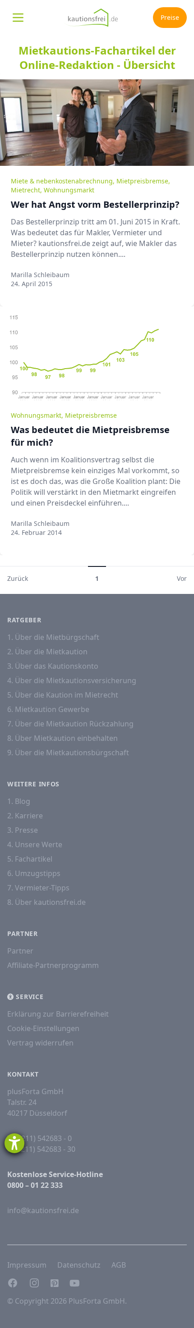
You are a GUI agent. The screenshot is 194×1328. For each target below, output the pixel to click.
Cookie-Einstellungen (43, 1028)
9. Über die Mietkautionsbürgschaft (68, 753)
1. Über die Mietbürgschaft (53, 637)
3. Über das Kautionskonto (52, 666)
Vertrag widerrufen (40, 1043)
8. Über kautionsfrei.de (46, 902)
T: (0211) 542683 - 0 (39, 1138)
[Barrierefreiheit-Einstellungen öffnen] (14, 1143)
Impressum (26, 1265)
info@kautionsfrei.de (43, 1210)
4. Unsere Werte (34, 844)
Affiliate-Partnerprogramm (53, 965)
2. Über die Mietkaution (47, 652)
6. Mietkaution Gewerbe (48, 709)
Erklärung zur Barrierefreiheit (58, 1014)
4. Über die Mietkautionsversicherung (71, 680)
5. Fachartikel (29, 859)
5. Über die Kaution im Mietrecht (62, 695)
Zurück (17, 578)
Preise (170, 17)
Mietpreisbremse (142, 181)
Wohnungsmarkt (69, 190)
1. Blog (18, 801)
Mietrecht (25, 190)
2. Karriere (25, 816)
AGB (118, 1265)
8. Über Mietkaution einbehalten (62, 738)
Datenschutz (79, 1265)
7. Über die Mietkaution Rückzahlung (70, 724)
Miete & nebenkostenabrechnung (62, 181)
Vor (182, 578)
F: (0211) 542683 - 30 (41, 1149)
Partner (20, 951)
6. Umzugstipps (33, 873)
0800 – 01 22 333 (35, 1185)
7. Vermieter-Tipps (38, 888)
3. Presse (22, 830)
